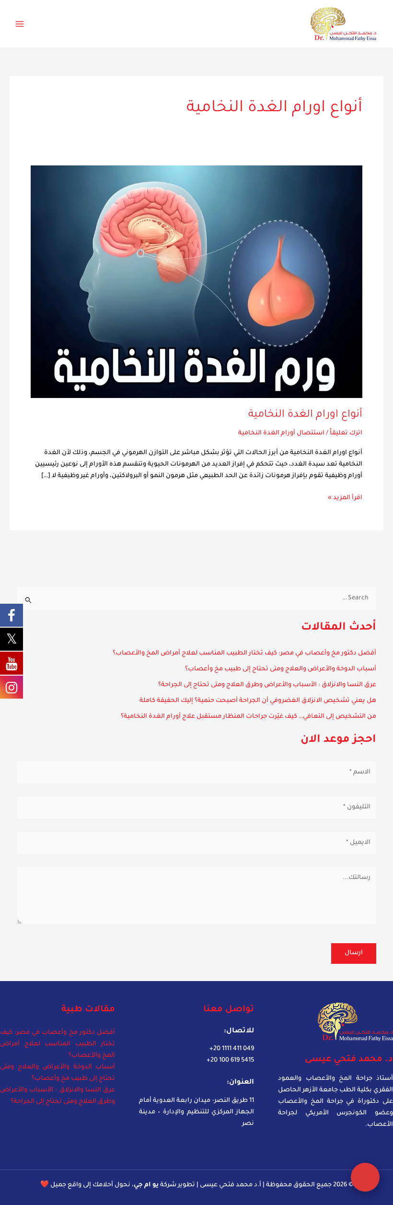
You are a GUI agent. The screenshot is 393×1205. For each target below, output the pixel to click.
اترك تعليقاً (346, 433)
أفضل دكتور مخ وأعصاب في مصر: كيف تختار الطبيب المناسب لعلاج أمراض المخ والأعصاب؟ (244, 653)
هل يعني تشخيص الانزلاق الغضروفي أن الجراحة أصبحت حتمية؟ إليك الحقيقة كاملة (257, 701)
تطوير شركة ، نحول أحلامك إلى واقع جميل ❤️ (117, 1185)
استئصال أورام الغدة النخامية (281, 433)
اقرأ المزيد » (345, 497)
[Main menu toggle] (20, 24)
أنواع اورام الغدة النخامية (305, 415)
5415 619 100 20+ (230, 1060)
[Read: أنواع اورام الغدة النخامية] (196, 282)
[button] (365, 1177)
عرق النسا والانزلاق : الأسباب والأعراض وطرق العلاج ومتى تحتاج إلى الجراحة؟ (267, 685)
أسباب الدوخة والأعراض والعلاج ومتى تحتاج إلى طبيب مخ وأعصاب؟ (280, 669)
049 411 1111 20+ (231, 1049)
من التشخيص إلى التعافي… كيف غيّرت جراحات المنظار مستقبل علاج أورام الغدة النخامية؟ (248, 717)
